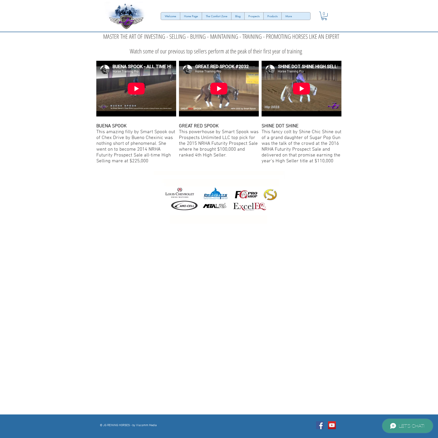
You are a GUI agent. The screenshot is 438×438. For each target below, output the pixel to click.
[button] (324, 16)
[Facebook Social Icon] (320, 425)
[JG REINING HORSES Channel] (332, 425)
